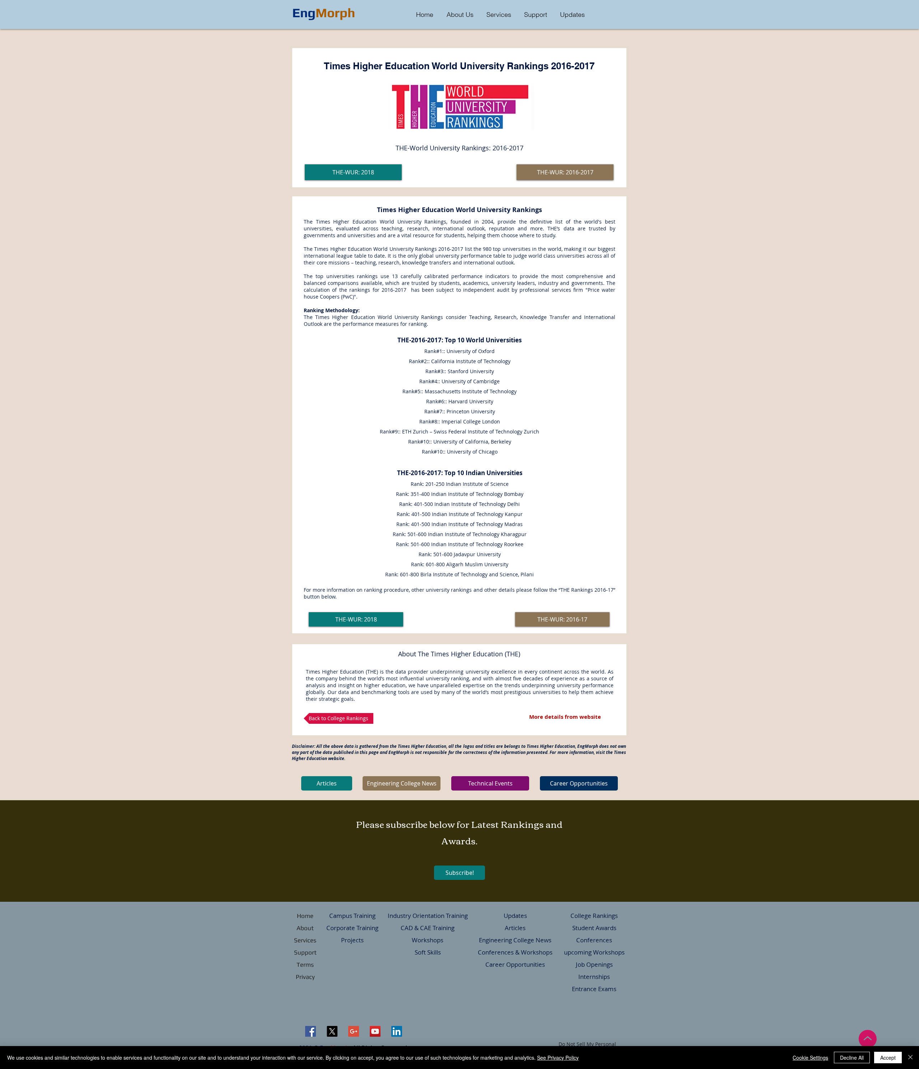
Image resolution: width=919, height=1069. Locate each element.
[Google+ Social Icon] (353, 1031)
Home (305, 915)
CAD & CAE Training (427, 928)
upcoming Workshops (594, 952)
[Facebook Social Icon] (310, 1031)
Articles (515, 928)
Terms (305, 964)
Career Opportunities (515, 964)
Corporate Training (352, 928)
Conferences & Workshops (515, 952)
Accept (888, 1057)
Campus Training (352, 915)
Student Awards (594, 928)
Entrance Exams (594, 989)
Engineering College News (515, 940)
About (305, 928)
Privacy (305, 976)
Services (305, 940)
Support (305, 952)
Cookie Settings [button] (810, 1057)
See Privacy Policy (558, 1057)
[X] (332, 1031)
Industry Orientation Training (428, 915)
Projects (352, 940)
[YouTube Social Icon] (375, 1031)
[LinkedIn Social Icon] (396, 1031)
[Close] (910, 1057)
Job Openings (594, 964)
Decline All (852, 1057)
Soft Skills (428, 952)
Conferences (594, 940)
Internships (594, 976)
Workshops (427, 940)
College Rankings (594, 915)
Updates (515, 915)
